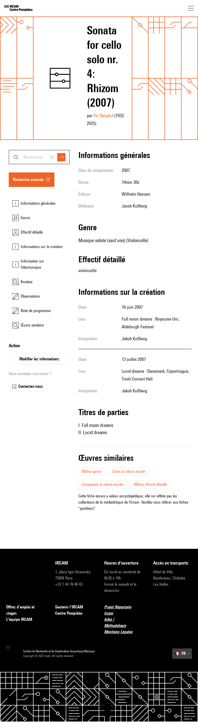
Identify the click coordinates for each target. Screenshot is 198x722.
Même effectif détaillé (150, 484)
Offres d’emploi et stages (20, 610)
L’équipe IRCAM (19, 619)
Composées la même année (102, 484)
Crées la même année (128, 471)
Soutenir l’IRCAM (69, 607)
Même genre (91, 471)
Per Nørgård (103, 115)
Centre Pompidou (68, 613)
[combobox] (39, 157)
